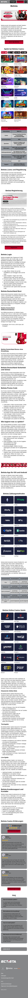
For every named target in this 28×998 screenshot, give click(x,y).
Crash (16, 52)
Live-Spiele (9, 52)
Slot (23, 52)
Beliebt (3, 52)
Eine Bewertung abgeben (14, 831)
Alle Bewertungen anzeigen (14, 888)
